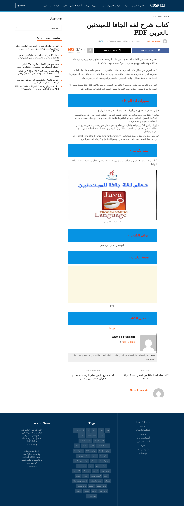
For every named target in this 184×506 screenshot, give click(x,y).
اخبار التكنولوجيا (137, 5)
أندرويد (102, 435)
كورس (78, 476)
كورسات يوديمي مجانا (80, 481)
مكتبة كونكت (55, 5)
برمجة (101, 5)
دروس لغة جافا (104, 461)
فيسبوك (95, 471)
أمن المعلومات (90, 5)
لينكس (91, 486)
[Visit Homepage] (158, 5)
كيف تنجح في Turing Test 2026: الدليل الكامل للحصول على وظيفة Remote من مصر (38, 65)
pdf (94, 430)
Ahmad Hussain (155, 41)
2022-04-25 (135, 41)
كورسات (43, 5)
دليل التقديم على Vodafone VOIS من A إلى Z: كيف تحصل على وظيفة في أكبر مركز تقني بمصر (38, 73)
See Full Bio (128, 341)
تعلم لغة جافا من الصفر (128, 355)
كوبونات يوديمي (96, 476)
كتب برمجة (121, 41)
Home (166, 16)
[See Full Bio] (120, 342)
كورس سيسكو (101, 486)
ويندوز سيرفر (92, 496)
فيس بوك (86, 471)
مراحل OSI (103, 491)
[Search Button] (18, 5)
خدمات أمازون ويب (83, 456)
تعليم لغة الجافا (112, 355)
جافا (154, 16)
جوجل (95, 456)
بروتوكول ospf (91, 451)
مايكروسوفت (82, 486)
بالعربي (92, 445)
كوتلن (85, 476)
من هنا (112, 328)
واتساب (79, 491)
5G (108, 430)
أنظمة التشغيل (76, 5)
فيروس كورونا (106, 471)
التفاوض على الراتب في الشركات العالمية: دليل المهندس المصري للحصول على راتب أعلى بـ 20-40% (37, 48)
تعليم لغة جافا (78, 451)
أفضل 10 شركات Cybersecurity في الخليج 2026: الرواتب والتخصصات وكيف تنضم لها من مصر (38, 58)
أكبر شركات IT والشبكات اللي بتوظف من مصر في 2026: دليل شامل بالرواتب (37, 81)
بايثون (84, 445)
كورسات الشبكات (96, 481)
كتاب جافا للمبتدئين (98, 355)
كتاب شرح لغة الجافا (82, 355)
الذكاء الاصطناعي (103, 445)
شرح (90, 466)
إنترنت (126, 5)
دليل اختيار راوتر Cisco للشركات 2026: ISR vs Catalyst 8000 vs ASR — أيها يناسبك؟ (37, 87)
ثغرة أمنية (103, 456)
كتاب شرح (77, 471)
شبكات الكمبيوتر (113, 5)
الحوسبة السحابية (85, 440)
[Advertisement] (112, 284)
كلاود (65, 5)
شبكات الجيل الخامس (81, 461)
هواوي (87, 491)
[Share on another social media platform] (90, 50)
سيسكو (94, 461)
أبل (88, 430)
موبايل (94, 491)
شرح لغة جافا (81, 466)
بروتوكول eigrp (104, 451)
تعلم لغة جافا (144, 355)
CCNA (101, 430)
